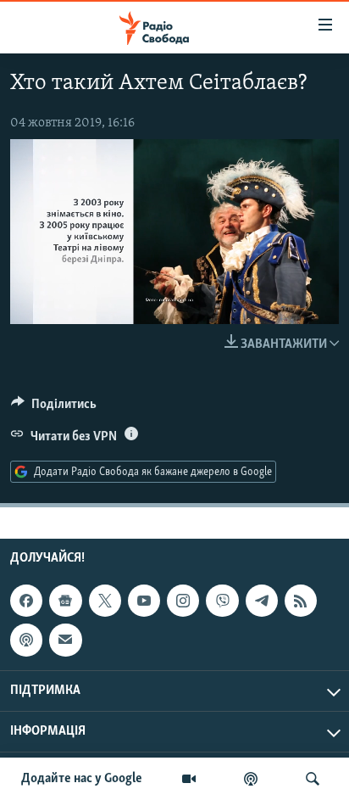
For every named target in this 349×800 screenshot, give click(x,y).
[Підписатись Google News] (65, 601)
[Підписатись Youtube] (144, 601)
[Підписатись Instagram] (183, 601)
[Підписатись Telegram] (262, 601)
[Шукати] (312, 779)
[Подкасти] (250, 779)
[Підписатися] (65, 640)
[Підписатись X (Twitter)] (105, 601)
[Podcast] (26, 640)
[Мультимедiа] (188, 779)
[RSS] (301, 601)
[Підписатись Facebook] (26, 601)
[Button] (54, 408)
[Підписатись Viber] (222, 601)
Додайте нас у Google (81, 779)
